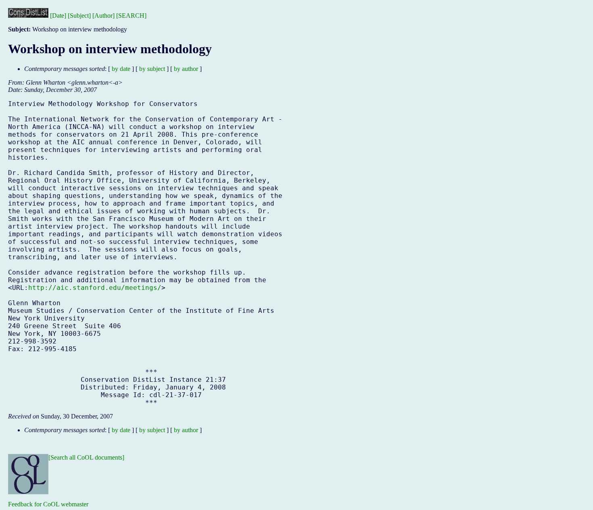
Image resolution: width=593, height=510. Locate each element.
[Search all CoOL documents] (86, 457)
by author (186, 68)
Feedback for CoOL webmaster (48, 504)
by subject (152, 68)
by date (121, 68)
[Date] (58, 15)
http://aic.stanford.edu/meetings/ (94, 287)
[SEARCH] (131, 15)
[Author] (103, 15)
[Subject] (79, 15)
